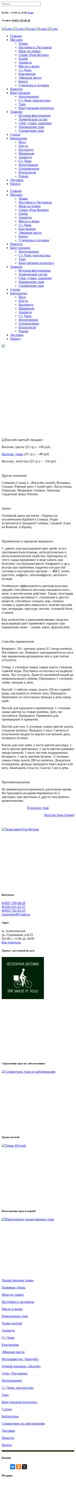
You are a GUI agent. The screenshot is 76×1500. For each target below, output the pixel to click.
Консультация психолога (19, 1402)
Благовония (10, 1345)
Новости (8, 1438)
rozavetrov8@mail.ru (16, 914)
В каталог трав (38, 808)
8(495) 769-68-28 (21, 20)
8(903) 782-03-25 (13, 910)
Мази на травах (13, 1294)
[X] (24, 1466)
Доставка (8, 1430)
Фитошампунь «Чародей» (20, 1359)
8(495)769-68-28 (45, 1486)
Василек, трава (12, 454)
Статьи (7, 1409)
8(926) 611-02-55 (13, 907)
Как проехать (11, 942)
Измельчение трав (15, 1316)
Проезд (7, 1445)
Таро (5, 1395)
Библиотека (10, 1416)
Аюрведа (8, 1330)
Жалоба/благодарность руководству (46, 1494)
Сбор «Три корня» (15, 1373)
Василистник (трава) (59, 815)
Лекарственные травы (18, 1280)
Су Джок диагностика (18, 1387)
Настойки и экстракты (18, 1302)
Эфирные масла (13, 1352)
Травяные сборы (13, 1287)
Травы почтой (12, 1323)
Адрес (30, 12)
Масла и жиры (12, 1309)
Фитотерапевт (12, 1380)
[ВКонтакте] (12, 1466)
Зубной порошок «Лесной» (21, 1366)
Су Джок (8, 1337)
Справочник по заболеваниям (23, 1423)
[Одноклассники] (18, 1466)
